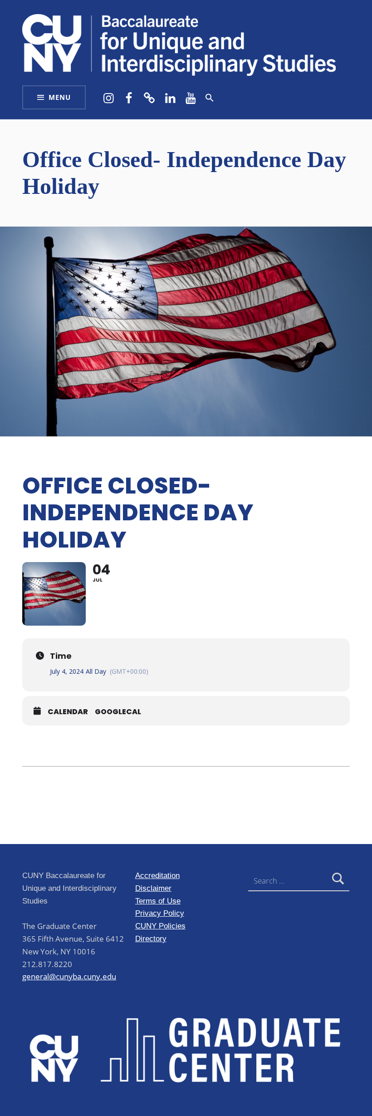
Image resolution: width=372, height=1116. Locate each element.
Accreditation (157, 875)
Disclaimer (153, 888)
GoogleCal (118, 711)
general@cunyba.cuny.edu (69, 976)
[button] (209, 98)
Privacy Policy (159, 913)
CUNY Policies (160, 925)
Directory (150, 938)
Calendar (68, 711)
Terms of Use (158, 900)
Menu (60, 97)
